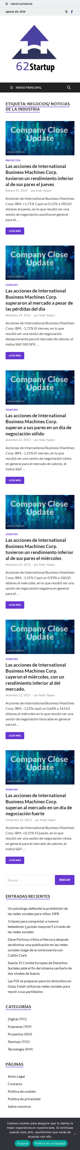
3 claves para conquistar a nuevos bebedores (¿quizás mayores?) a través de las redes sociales (39, 926)
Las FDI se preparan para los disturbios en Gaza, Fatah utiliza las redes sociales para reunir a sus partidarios (39, 986)
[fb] (71, 11)
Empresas (15, 1026)
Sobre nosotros (19, 1106)
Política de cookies (22, 1091)
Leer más (13, 230)
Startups (12, 285)
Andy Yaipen (44, 190)
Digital (13, 1019)
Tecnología (16, 1049)
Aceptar (22, 1143)
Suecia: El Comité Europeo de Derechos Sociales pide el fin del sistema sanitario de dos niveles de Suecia (40, 968)
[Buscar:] (40, 880)
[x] (66, 11)
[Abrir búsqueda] (69, 88)
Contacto (15, 1084)
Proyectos (13, 160)
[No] (74, 1134)
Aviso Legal (16, 1076)
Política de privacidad (24, 1099)
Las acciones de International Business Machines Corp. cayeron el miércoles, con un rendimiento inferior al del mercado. (36, 677)
